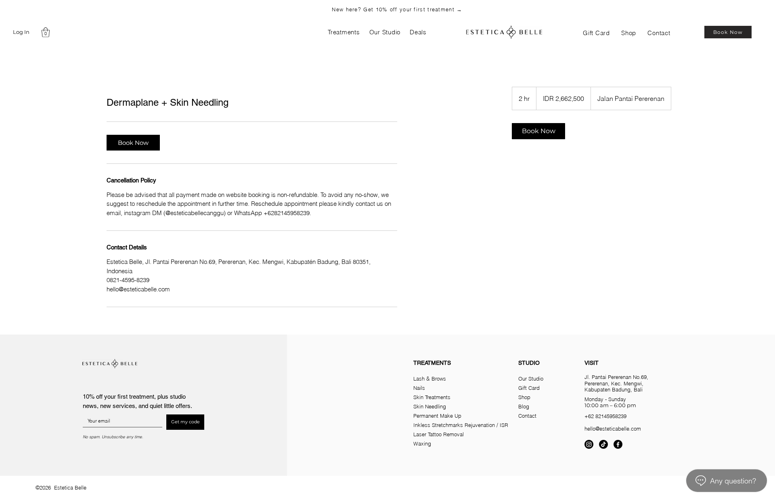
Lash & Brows (429, 378)
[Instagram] (588, 444)
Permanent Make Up (437, 415)
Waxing (422, 443)
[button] (46, 32)
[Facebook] (618, 444)
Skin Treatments (431, 397)
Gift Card (529, 388)
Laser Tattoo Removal (438, 434)
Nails (419, 388)
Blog (523, 406)
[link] (133, 143)
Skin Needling (429, 406)
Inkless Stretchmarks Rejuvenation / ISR (460, 425)
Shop (524, 397)
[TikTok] (603, 444)
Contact (527, 415)
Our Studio (530, 378)
